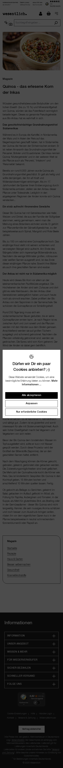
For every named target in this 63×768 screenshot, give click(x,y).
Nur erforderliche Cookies (31, 412)
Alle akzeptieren (31, 395)
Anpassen (31, 403)
